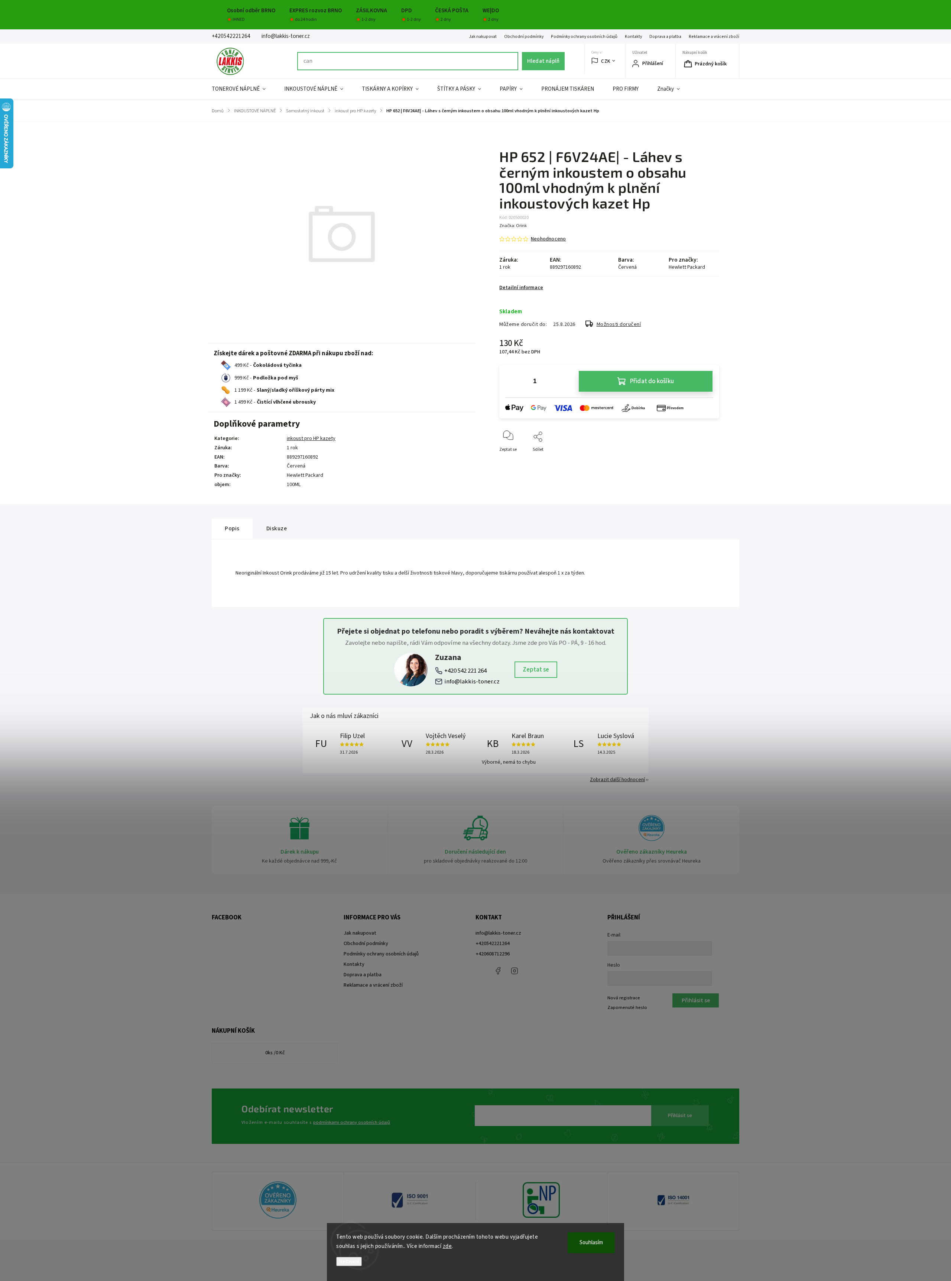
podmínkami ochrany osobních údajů (351, 1122)
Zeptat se (536, 669)
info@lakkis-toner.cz (472, 681)
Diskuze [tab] (276, 528)
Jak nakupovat (483, 36)
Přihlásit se (680, 1115)
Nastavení (349, 1261)
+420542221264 (493, 943)
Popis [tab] (232, 528)
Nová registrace (623, 997)
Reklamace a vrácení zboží (714, 36)
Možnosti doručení (619, 324)
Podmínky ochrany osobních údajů (584, 36)
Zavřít (707, 462)
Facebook (497, 970)
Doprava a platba (665, 36)
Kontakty (633, 36)
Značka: (513, 226)
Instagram (514, 970)
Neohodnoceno (548, 239)
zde (447, 1246)
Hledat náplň (543, 61)
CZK (605, 61)
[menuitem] (243, 89)
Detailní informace (521, 287)
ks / (275, 1053)
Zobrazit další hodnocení (617, 779)
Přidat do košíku (652, 381)
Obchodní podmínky (523, 36)
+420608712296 (493, 954)
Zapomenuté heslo (627, 1007)
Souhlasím (591, 1242)
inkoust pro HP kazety (311, 438)
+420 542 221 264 (465, 670)
